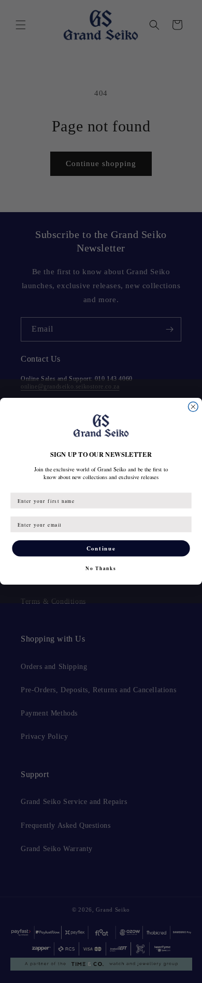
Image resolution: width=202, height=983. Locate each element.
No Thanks (100, 568)
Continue (101, 548)
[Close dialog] (193, 407)
